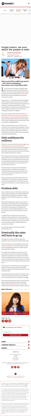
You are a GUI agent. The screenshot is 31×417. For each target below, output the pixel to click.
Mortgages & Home (25, 10)
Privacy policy (16, 377)
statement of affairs (6, 245)
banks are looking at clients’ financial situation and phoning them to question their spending (14, 115)
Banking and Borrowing (14, 53)
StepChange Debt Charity (13, 55)
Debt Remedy (12, 284)
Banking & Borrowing (18, 10)
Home (3, 341)
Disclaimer (22, 377)
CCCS (10, 100)
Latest (5, 10)
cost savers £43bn (23, 93)
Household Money (11, 10)
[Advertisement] (15, 29)
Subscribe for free (15, 335)
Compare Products (8, 345)
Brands (4, 348)
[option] (15, 303)
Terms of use (9, 377)
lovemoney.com (14, 376)
